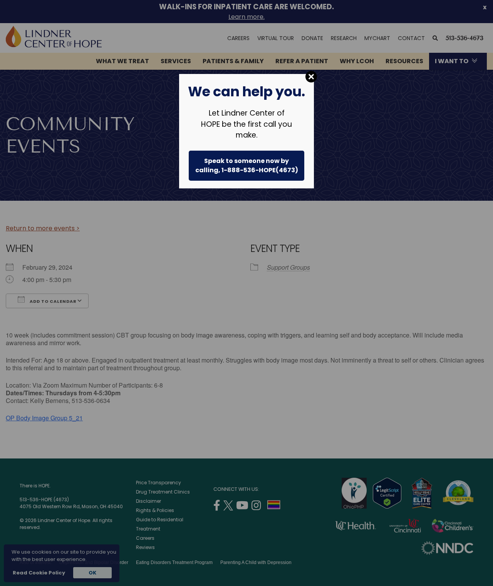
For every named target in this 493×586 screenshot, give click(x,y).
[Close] (311, 76)
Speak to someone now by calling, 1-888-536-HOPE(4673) (246, 165)
